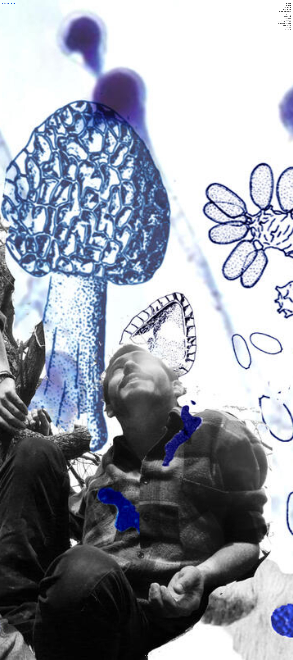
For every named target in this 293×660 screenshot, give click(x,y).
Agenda (288, 5)
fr (287, 656)
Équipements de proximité (284, 22)
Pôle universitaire (286, 20)
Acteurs (289, 27)
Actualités (288, 13)
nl (288, 656)
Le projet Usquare (285, 11)
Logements (288, 18)
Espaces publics (286, 25)
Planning (288, 15)
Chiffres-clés (287, 16)
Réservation (287, 9)
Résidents (287, 7)
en (290, 656)
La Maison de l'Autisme (284, 23)
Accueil (288, 3)
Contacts (288, 29)
